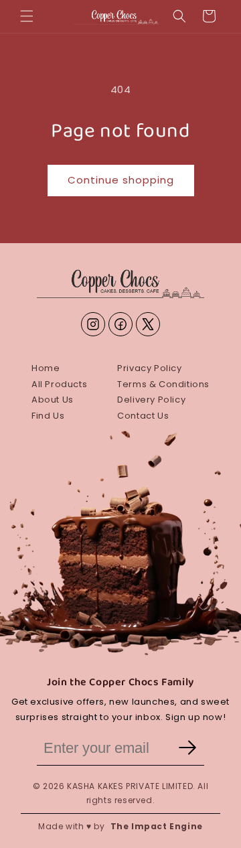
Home (45, 368)
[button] (27, 16)
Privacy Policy (149, 368)
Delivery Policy (151, 399)
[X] (148, 324)
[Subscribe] (187, 749)
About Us (52, 399)
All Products (59, 384)
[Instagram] (93, 324)
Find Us (47, 415)
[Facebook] (120, 324)
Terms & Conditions (163, 384)
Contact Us (143, 415)
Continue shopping (121, 180)
